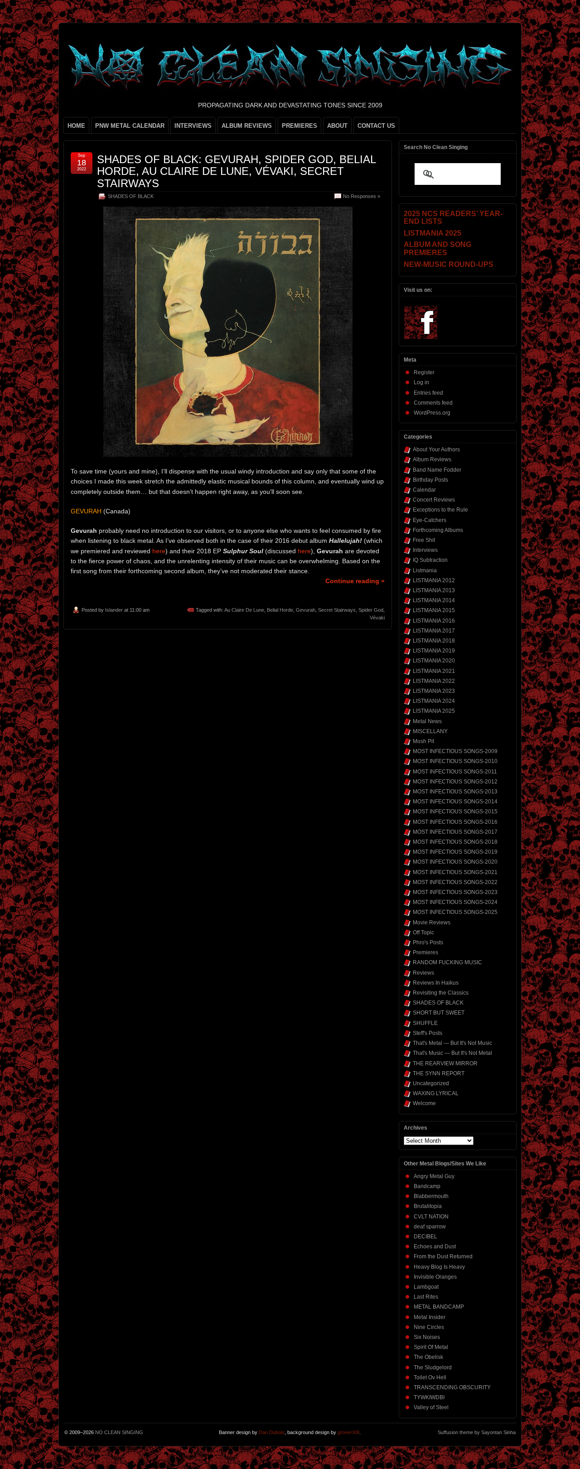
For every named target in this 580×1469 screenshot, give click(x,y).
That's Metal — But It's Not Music (452, 1043)
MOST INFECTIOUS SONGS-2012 (455, 781)
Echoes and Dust (435, 1246)
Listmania (425, 570)
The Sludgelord (433, 1367)
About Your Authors (436, 449)
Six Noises (427, 1337)
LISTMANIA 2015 (434, 610)
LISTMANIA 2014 (434, 600)
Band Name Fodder (437, 470)
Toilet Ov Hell (430, 1377)
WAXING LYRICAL (436, 1093)
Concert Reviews (434, 500)
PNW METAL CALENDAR (129, 125)
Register (424, 372)
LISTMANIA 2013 (434, 590)
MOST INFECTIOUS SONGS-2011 (455, 771)
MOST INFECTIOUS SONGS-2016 (455, 822)
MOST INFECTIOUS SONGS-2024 (455, 902)
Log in (421, 382)
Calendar (424, 490)
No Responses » (361, 196)
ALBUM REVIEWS (247, 125)
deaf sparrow (430, 1226)
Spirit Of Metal (431, 1347)
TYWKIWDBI (429, 1397)
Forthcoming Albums (438, 530)
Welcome (424, 1103)
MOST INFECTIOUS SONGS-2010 (455, 761)
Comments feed (433, 403)
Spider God (370, 610)
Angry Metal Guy (434, 1176)
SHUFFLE (425, 1023)
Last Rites (426, 1297)
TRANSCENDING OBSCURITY (452, 1387)
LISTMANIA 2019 (434, 651)
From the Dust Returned (443, 1256)
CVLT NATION (431, 1216)
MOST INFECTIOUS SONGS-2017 (455, 832)
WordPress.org (432, 413)
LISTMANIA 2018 (434, 641)
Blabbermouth (431, 1196)
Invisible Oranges (435, 1277)
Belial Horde (280, 610)
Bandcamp (427, 1186)
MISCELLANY (430, 731)
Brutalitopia (428, 1206)
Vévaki (377, 617)
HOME (76, 125)
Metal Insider (429, 1317)
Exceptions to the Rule (440, 510)
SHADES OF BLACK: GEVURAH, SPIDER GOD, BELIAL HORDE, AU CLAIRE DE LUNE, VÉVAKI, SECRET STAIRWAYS (236, 171)
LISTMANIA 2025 (434, 711)
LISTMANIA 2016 (434, 621)
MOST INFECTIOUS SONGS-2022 (455, 882)
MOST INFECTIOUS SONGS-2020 (455, 862)
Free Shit (424, 540)
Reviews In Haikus (436, 983)
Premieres (425, 952)
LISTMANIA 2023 (434, 691)
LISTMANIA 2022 (434, 681)
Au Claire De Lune (244, 610)
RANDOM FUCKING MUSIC (447, 962)
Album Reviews (432, 459)
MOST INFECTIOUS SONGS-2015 (455, 811)
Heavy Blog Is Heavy (439, 1267)
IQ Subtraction (430, 560)
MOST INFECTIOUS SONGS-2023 (455, 892)
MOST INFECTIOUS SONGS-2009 (455, 751)
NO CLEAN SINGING (119, 1432)
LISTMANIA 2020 (434, 660)
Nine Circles (429, 1327)
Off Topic (423, 932)
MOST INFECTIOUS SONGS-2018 (455, 842)
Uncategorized (431, 1083)
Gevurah (305, 610)
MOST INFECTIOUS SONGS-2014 (455, 801)
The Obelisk (428, 1357)
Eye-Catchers (429, 520)
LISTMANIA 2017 (434, 631)
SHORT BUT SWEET (438, 1013)
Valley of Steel (431, 1407)
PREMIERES (299, 125)
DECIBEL (425, 1236)
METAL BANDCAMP (439, 1307)
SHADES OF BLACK (131, 196)
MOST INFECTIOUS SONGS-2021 (455, 872)
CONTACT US (376, 125)
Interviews (425, 550)
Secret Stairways (337, 610)
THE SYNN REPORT (438, 1073)
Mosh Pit (423, 741)
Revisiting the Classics (441, 993)
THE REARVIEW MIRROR (445, 1063)
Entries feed (428, 393)
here (158, 551)
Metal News (427, 721)
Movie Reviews (431, 922)
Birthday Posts (430, 480)
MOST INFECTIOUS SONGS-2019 (455, 852)
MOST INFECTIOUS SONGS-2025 (455, 912)
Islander (114, 610)
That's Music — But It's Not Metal (452, 1053)
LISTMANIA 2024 (434, 701)
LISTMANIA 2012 (434, 580)
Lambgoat (426, 1287)
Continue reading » (355, 581)
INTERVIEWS (193, 125)
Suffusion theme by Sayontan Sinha (477, 1432)
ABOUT (337, 125)
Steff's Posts (427, 1033)
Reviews (423, 973)
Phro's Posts (428, 942)
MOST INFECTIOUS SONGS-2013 (455, 791)
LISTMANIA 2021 (434, 671)
